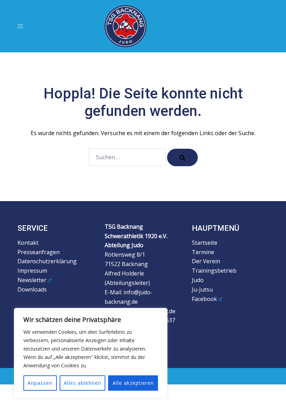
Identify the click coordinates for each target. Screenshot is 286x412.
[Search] (182, 157)
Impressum (32, 270)
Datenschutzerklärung (47, 261)
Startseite (204, 243)
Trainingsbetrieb (214, 270)
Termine (203, 252)
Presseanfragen (38, 252)
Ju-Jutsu (202, 289)
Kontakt (27, 243)
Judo (198, 280)
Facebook (204, 299)
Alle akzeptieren (133, 383)
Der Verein (206, 261)
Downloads (32, 289)
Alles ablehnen (82, 383)
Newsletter (31, 280)
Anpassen (40, 383)
